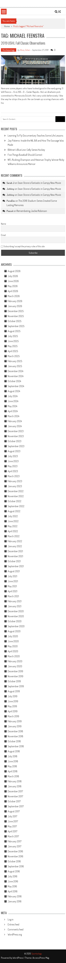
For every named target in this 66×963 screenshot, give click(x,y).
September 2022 (16, 506)
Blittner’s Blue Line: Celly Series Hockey (26, 149)
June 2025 (13, 341)
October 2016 (14, 861)
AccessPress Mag (41, 957)
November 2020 (16, 616)
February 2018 (15, 781)
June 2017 (13, 821)
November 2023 (16, 436)
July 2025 (13, 336)
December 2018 (15, 731)
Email (3, 235)
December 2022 (16, 491)
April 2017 (12, 831)
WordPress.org (15, 934)
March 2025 (14, 356)
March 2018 (13, 776)
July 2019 (12, 696)
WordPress (18, 957)
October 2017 (14, 801)
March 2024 (13, 416)
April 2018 (12, 771)
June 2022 (13, 521)
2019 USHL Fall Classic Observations (23, 43)
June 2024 (13, 401)
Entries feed (13, 924)
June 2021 (13, 581)
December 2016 (15, 851)
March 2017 (13, 836)
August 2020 (14, 631)
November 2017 (15, 796)
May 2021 (12, 586)
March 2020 (14, 656)
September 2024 (16, 386)
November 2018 (15, 736)
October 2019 (14, 681)
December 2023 (16, 431)
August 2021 (14, 571)
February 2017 (14, 841)
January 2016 (14, 901)
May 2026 (13, 286)
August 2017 (14, 811)
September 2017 (16, 806)
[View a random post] (59, 11)
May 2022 (12, 526)
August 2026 (14, 271)
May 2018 (12, 766)
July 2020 (13, 636)
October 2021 (14, 561)
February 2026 (15, 301)
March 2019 (13, 716)
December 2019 (15, 671)
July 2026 (13, 276)
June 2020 (13, 641)
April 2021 (12, 591)
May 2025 (12, 346)
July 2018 (12, 756)
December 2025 (16, 311)
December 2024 (15, 371)
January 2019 (14, 726)
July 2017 (12, 816)
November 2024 (15, 376)
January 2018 (14, 786)
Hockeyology (9, 49)
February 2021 (14, 601)
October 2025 (14, 321)
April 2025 (13, 351)
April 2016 (12, 891)
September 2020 (16, 626)
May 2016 (12, 886)
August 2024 (14, 391)
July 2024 (12, 396)
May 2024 (12, 406)
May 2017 (12, 826)
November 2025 (16, 316)
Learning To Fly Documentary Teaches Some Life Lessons (35, 135)
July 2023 (13, 456)
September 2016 (16, 866)
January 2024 (15, 426)
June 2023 (13, 461)
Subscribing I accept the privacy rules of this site (24, 246)
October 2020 (14, 621)
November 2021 (15, 556)
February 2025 (15, 361)
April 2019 (12, 711)
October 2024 (14, 381)
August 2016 (14, 871)
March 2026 (14, 296)
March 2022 (14, 536)
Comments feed (15, 929)
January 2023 (15, 486)
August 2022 (14, 511)
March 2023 (14, 476)
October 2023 (14, 441)
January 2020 (15, 666)
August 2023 (14, 451)
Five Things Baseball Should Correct (25, 154)
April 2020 (13, 651)
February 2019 (15, 721)
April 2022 (13, 531)
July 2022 (13, 516)
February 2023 (15, 481)
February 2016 (15, 896)
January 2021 (14, 606)
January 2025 (15, 366)
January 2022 (15, 546)
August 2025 (14, 331)
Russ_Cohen (25, 50)
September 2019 (16, 686)
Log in (10, 919)
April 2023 (13, 471)
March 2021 (13, 596)
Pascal (10, 211)
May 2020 (13, 646)
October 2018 (14, 741)
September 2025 (16, 326)
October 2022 (14, 501)
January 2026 (15, 306)
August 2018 (14, 751)
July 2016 (12, 876)
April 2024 (13, 411)
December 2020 (16, 611)
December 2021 (15, 551)
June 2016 (13, 881)
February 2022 (15, 541)
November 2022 (16, 496)
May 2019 (12, 706)
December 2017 (15, 791)
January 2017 (14, 846)
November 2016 (15, 856)
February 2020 (15, 661)
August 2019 (14, 691)
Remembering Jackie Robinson (31, 211)
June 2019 (13, 701)
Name (3, 223)
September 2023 (16, 446)
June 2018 (13, 761)
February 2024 (15, 421)
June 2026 (13, 281)
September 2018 (16, 746)
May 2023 (12, 466)
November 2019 (15, 676)
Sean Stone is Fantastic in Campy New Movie (39, 182)
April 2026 (13, 291)
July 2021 (12, 576)
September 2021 (16, 566)
